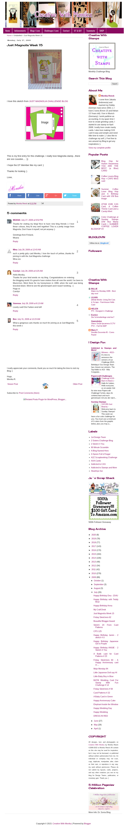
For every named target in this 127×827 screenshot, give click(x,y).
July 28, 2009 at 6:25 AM (32, 271)
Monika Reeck (107, 96)
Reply (15, 241)
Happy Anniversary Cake (104, 700)
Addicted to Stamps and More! (103, 349)
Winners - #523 (107, 352)
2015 (94, 554)
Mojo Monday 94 (101, 669)
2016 (94, 550)
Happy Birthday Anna (103, 606)
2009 (94, 577)
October (97, 581)
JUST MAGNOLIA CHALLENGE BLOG (48, 101)
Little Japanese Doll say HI (105, 672)
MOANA (16, 220)
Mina (15, 250)
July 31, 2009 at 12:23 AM (28, 319)
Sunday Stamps (98, 402)
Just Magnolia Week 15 (104, 613)
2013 (94, 562)
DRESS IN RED (101, 716)
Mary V (94, 330)
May (96, 725)
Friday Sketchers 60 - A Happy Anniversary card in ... (106, 662)
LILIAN (94, 297)
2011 (94, 569)
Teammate (90, 30)
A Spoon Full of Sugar (100, 454)
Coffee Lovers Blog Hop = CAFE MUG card (109, 178)
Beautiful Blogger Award (104, 621)
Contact (66, 30)
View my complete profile (100, 148)
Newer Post (13, 384)
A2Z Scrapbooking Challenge (104, 457)
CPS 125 (98, 631)
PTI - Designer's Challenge (102, 311)
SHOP (101, 30)
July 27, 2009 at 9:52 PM (32, 220)
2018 (94, 542)
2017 (94, 546)
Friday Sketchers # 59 (103, 689)
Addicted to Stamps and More (104, 468)
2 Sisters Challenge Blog (102, 441)
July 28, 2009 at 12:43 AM (29, 250)
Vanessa (17, 303)
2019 (94, 539)
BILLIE (94, 289)
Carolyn (16, 271)
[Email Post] (42, 203)
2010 (94, 573)
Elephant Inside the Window (106, 704)
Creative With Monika (96, 745)
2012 (94, 566)
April (96, 728)
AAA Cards (96, 461)
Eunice (94, 315)
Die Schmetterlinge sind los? (102, 317)
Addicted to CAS (98, 464)
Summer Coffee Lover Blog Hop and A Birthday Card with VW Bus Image (109, 194)
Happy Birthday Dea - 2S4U (106, 596)
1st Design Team (98, 437)
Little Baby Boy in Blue (103, 676)
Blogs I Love (35, 30)
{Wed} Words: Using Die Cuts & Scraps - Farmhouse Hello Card (103, 302)
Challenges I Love (51, 30)
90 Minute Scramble (100, 447)
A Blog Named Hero (100, 451)
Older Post (77, 384)
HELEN (94, 309)
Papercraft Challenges (101, 376)
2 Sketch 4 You (97, 444)
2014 (94, 558)
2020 (94, 535)
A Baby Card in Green (103, 697)
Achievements (20, 30)
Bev (15, 319)
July (96, 592)
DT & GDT (78, 30)
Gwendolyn (96, 321)
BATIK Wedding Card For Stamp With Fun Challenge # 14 (106, 682)
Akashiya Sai (97, 471)
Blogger (87, 824)
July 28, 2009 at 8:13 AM (32, 303)
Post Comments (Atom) (29, 393)
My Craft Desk (100, 610)
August (97, 588)
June (96, 721)
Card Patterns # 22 (102, 693)
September (99, 584)
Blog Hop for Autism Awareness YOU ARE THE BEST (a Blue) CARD (109, 166)
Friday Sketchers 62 (102, 617)
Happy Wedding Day (103, 708)
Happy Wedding (101, 712)
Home (7, 30)
